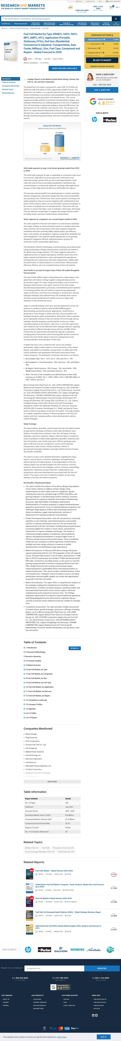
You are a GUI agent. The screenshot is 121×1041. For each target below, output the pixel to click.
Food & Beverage (106, 23)
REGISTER (101, 968)
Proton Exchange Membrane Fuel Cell (40, 852)
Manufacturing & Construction (49, 23)
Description (6, 79)
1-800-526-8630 (82, 10)
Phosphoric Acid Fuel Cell (63, 848)
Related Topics (7, 89)
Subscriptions (38, 1008)
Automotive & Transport (82, 23)
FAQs (65, 1002)
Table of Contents (8, 82)
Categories (37, 999)
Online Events (99, 1005)
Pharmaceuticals (20, 24)
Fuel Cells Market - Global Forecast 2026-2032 (54, 871)
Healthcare (6, 24)
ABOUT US (79, 1)
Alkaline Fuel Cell (32, 848)
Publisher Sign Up (100, 999)
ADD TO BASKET (102, 60)
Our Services (116, 23)
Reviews (6, 1005)
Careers (6, 1002)
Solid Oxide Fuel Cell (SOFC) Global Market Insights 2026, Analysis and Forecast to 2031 (68, 927)
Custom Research (39, 1005)
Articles (97, 1008)
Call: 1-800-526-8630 (102, 85)
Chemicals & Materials (35, 23)
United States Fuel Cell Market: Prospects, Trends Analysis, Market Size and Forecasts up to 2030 (69, 886)
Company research (40, 1002)
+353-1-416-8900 (98, 8)
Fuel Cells (46, 848)
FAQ (100, 1)
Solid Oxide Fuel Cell (66, 852)
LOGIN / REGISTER (114, 1)
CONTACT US (90, 1)
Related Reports (8, 93)
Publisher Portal (100, 1002)
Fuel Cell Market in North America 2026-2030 (53, 898)
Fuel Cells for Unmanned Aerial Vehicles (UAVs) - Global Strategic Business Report (68, 912)
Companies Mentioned (10, 86)
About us (6, 999)
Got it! (104, 1037)
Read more (52, 782)
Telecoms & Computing (94, 23)
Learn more (61, 1037)
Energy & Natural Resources (66, 23)
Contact (66, 999)
